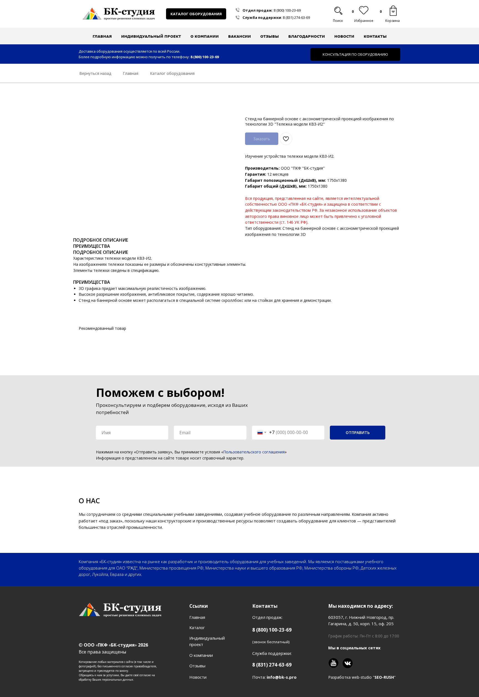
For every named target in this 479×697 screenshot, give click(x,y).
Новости (344, 36)
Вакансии (239, 36)
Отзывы (269, 36)
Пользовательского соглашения (254, 452)
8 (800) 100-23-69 (287, 10)
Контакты (375, 36)
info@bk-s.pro (282, 677)
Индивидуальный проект (151, 36)
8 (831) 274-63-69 (296, 17)
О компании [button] (204, 36)
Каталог (197, 627)
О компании (201, 655)
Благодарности (306, 36)
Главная (102, 36)
